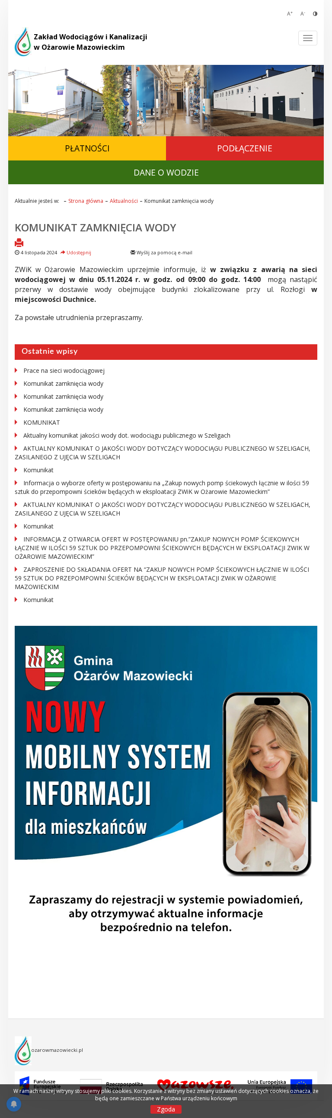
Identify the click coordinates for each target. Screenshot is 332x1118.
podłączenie (244, 148)
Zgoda (166, 1109)
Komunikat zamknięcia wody (95, 227)
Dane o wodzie (166, 172)
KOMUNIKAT (41, 422)
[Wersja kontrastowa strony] (315, 13)
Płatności (87, 148)
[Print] (19, 243)
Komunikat (38, 470)
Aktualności (124, 201)
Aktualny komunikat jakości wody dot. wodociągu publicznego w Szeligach (126, 435)
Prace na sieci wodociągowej (64, 370)
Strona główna (85, 201)
